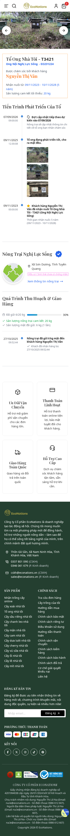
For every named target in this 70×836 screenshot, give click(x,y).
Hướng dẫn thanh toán (49, 633)
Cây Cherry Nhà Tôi (16, 645)
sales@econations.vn (24, 577)
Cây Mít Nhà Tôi (14, 666)
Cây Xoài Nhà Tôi (14, 606)
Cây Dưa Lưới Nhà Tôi (17, 640)
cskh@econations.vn (24, 572)
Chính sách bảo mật (51, 616)
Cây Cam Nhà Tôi (14, 635)
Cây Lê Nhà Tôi (13, 661)
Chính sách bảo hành (52, 657)
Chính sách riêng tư (51, 621)
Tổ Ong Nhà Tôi (13, 611)
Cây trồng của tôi (49, 603)
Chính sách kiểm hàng (49, 650)
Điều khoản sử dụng (51, 627)
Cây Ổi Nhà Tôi (13, 656)
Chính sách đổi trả (50, 663)
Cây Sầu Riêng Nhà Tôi (18, 616)
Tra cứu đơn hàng (49, 598)
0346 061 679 (19, 565)
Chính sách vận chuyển (48, 642)
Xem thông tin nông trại (43, 281)
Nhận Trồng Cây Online (14, 599)
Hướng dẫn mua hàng (48, 609)
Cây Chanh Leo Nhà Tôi (16, 623)
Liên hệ (42, 676)
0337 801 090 (19, 561)
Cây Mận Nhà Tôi (14, 630)
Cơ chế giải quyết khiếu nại (49, 669)
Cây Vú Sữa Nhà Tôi (16, 650)
